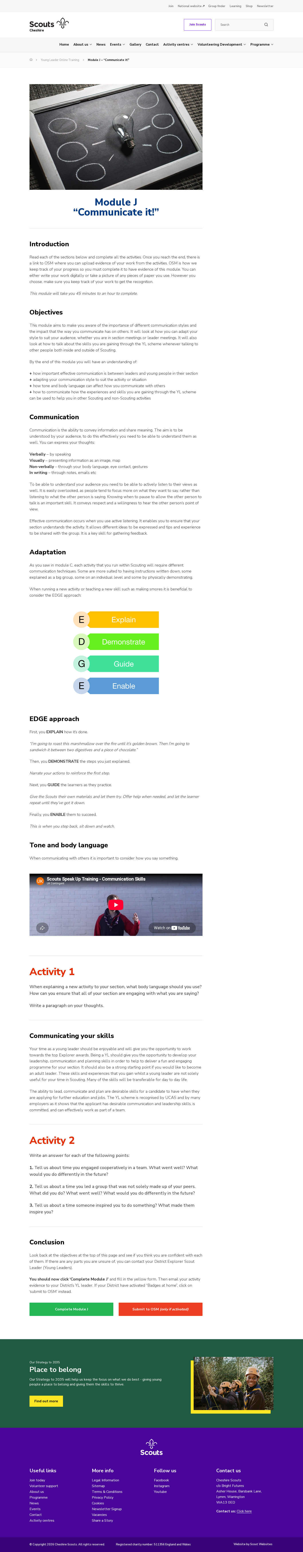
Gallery (135, 44)
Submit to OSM (160, 1309)
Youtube (160, 1491)
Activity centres (176, 44)
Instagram (161, 1486)
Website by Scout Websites (253, 1544)
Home (64, 44)
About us (80, 44)
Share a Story (102, 1520)
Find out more (46, 1401)
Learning (235, 6)
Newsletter (265, 6)
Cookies (98, 1503)
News (101, 44)
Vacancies (99, 1514)
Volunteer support (44, 1486)
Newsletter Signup (107, 1509)
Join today (37, 1480)
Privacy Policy (102, 1497)
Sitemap (98, 1486)
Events (115, 44)
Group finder (216, 6)
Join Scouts (197, 25)
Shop (249, 6)
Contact (152, 44)
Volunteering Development (220, 44)
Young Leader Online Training (60, 60)
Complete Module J (71, 1309)
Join (171, 6)
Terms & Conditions (107, 1491)
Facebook (161, 1480)
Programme (260, 44)
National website (190, 6)
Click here (244, 1511)
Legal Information (105, 1480)
